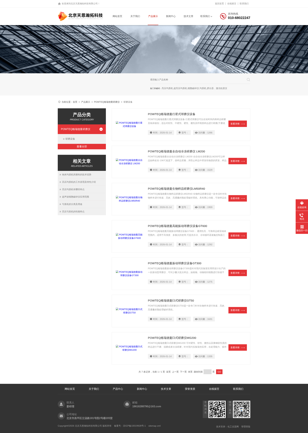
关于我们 (135, 16)
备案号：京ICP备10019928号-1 (130, 425)
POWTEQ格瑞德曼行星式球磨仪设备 (171, 114)
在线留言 (231, 3)
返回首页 (219, 3)
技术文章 (188, 16)
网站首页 (117, 16)
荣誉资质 (190, 389)
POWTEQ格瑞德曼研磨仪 (107, 102)
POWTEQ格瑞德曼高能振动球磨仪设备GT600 (177, 226)
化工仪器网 (233, 426)
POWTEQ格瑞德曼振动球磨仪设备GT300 (174, 263)
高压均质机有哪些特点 (73, 189)
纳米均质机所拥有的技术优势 (76, 174)
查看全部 (82, 146)
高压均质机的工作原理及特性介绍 (79, 182)
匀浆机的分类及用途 (72, 204)
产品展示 (153, 16)
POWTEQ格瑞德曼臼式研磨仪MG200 (172, 337)
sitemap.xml (154, 425)
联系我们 (244, 3)
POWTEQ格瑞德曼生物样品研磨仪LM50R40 (176, 188)
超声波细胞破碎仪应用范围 (75, 196)
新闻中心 (171, 16)
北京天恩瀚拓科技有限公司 (84, 3)
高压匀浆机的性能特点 (73, 211)
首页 (75, 102)
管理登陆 (245, 426)
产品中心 (118, 389)
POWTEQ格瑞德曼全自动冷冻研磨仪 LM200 (176, 151)
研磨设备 (70, 138)
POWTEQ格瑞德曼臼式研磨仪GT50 (171, 300)
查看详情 (235, 123)
